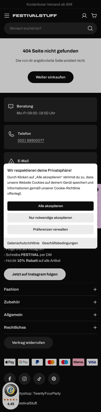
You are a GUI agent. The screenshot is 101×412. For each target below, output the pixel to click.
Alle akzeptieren (50, 206)
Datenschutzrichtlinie (23, 243)
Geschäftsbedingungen (60, 243)
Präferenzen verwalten (50, 229)
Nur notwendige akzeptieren (50, 217)
